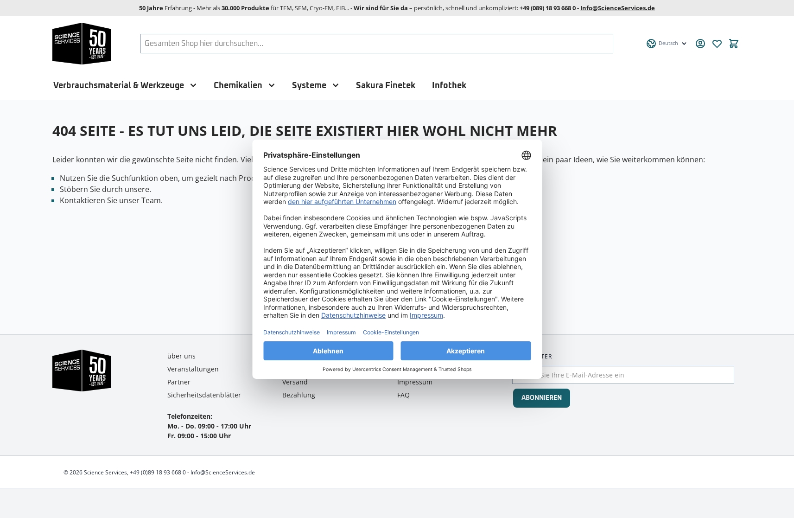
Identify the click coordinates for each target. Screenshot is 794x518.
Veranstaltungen (193, 369)
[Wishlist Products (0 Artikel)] (717, 43)
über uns (181, 356)
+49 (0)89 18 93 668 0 (158, 472)
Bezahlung (298, 394)
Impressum (414, 381)
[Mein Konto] (700, 43)
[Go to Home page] (81, 43)
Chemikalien (238, 85)
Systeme (309, 85)
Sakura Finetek (385, 85)
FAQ (403, 394)
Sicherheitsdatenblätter (204, 394)
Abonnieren (541, 398)
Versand (295, 381)
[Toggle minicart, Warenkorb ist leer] (733, 43)
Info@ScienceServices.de (617, 8)
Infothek (449, 85)
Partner (179, 381)
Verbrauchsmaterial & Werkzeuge (118, 85)
